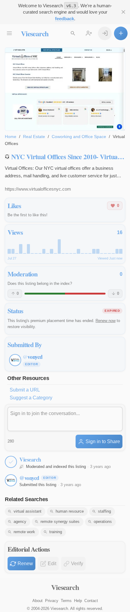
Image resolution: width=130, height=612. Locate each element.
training (55, 532)
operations (103, 521)
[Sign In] (105, 33)
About (37, 600)
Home (10, 136)
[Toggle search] (73, 33)
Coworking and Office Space (79, 136)
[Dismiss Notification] (123, 12)
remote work (24, 532)
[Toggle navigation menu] (9, 33)
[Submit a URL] (121, 33)
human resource (70, 511)
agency (20, 521)
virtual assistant (27, 511)
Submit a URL (25, 389)
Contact (91, 600)
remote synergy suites (60, 521)
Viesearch (34, 33)
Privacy (51, 600)
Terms (66, 600)
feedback (64, 18)
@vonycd (29, 478)
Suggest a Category (31, 397)
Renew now (105, 320)
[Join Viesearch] (89, 33)
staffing (104, 511)
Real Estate (34, 136)
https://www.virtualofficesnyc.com (38, 189)
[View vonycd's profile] (11, 480)
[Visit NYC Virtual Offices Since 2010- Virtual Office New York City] (65, 89)
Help (78, 600)
